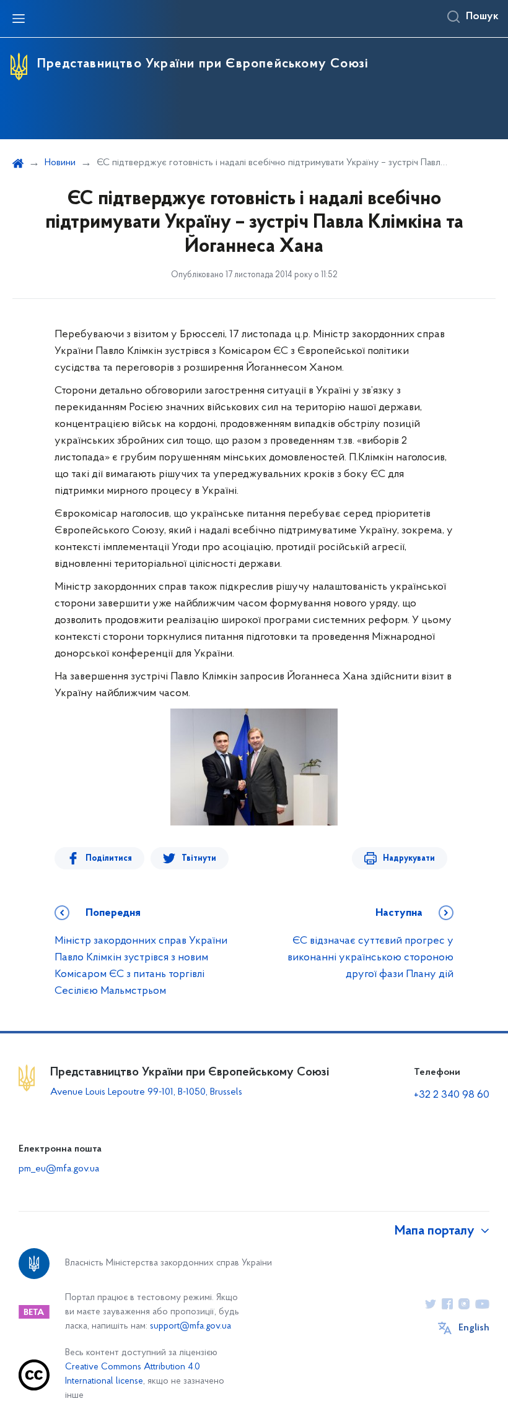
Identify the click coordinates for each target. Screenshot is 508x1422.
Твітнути (199, 858)
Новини (60, 163)
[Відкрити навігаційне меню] (18, 18)
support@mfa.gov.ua (190, 1326)
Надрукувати (409, 858)
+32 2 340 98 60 (451, 1095)
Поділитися (108, 858)
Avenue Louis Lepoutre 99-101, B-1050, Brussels (146, 1092)
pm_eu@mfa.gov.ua (59, 1169)
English (473, 1328)
